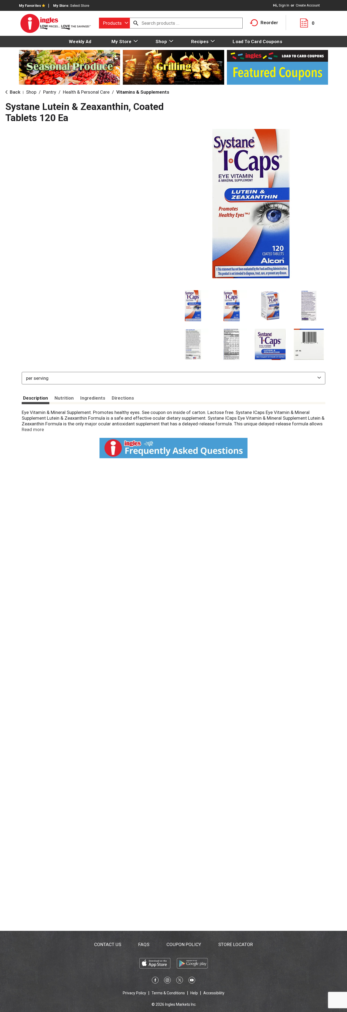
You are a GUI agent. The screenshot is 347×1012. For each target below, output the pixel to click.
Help (194, 993)
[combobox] (114, 23)
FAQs (143, 944)
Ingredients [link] (92, 398)
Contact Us (107, 944)
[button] (193, 305)
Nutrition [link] (64, 398)
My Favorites (30, 6)
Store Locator (235, 944)
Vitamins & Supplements (142, 92)
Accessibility (213, 993)
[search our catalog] (136, 23)
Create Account (308, 5)
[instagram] (167, 981)
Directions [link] (123, 398)
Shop (31, 92)
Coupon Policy (183, 944)
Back (14, 92)
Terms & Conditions (168, 993)
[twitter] (179, 981)
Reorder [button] (269, 22)
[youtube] (191, 981)
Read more (33, 429)
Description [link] (35, 398)
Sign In (284, 5)
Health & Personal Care (86, 92)
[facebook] (155, 981)
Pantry (49, 92)
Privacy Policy (134, 993)
